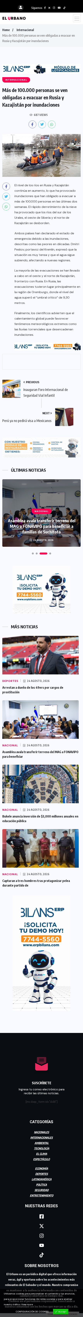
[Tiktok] (41, 1255)
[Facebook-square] (41, 1216)
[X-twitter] (41, 1226)
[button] (33, 553)
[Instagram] (41, 1236)
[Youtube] (41, 1245)
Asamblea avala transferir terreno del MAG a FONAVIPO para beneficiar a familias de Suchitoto (41, 526)
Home (6, 30)
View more (27, 1304)
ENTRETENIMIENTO (41, 1195)
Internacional (25, 30)
